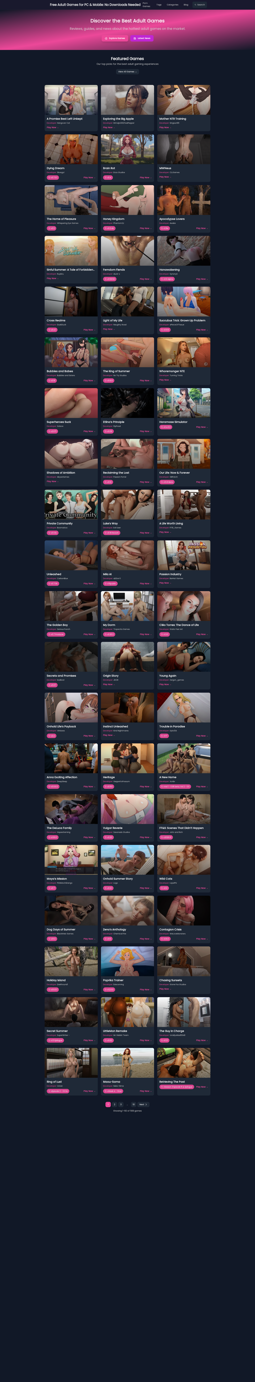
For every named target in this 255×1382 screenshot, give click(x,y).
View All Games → (127, 71)
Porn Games (146, 5)
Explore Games (117, 38)
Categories (172, 4)
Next (141, 1104)
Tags (159, 4)
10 (134, 1104)
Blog (186, 4)
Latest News (143, 38)
